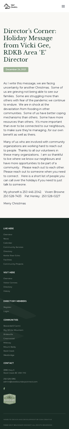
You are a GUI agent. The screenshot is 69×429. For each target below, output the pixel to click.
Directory (7, 251)
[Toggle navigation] (63, 6)
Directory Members (15, 301)
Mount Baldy (9, 347)
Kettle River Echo (11, 255)
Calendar (7, 243)
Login (6, 311)
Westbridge (8, 355)
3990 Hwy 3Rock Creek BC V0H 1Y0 (14, 371)
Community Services (13, 247)
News (6, 238)
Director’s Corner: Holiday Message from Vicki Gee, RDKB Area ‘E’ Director (29, 45)
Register (7, 307)
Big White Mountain (13, 330)
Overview (7, 234)
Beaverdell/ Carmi (12, 326)
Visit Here (9, 272)
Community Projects (13, 264)
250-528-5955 (9, 379)
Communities (10, 320)
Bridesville (8, 334)
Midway (7, 342)
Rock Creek (8, 351)
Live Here (8, 228)
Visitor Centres (10, 282)
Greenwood (9, 338)
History (6, 291)
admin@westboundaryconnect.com (20, 381)
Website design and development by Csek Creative (27, 419)
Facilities (7, 259)
